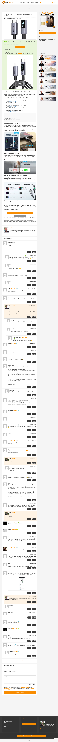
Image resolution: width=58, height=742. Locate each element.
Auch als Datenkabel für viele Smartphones (13, 119)
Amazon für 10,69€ (27, 42)
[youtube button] (20, 736)
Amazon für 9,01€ (12, 111)
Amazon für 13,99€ (13, 101)
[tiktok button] (26, 736)
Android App (43, 735)
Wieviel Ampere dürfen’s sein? (10, 118)
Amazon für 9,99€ (12, 106)
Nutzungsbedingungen (8, 688)
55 (7, 18)
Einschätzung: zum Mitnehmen (10, 120)
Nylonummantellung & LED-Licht (11, 117)
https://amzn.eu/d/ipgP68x (23, 450)
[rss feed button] (31, 736)
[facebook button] (18, 736)
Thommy (11, 227)
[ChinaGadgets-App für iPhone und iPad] (11, 554)
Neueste (32, 238)
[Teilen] (20, 216)
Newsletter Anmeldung (47, 33)
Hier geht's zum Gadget (19, 212)
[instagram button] (23, 736)
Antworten (34, 252)
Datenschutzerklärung (25, 687)
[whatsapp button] (29, 736)
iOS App (36, 735)
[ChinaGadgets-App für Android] (26, 255)
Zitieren (29, 252)
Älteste (35, 238)
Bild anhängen (32, 684)
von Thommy (19, 18)
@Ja (12, 307)
